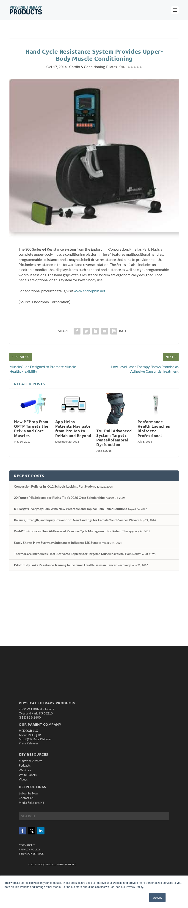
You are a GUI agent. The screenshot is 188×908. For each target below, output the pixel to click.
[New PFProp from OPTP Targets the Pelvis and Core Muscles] (32, 404)
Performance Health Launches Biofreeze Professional (154, 428)
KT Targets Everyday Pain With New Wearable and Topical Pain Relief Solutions (70, 509)
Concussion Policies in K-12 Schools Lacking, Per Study (53, 486)
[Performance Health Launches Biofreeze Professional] (156, 404)
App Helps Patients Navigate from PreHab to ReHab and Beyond (73, 428)
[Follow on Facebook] (22, 830)
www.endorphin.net (89, 291)
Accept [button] (157, 897)
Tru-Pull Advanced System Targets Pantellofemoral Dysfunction (114, 437)
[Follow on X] (31, 830)
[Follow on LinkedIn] (40, 830)
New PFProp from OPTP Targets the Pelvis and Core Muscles (31, 428)
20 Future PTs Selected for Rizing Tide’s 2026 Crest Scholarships (59, 497)
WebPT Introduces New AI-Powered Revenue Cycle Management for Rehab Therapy (74, 531)
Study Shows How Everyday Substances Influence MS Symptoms (60, 542)
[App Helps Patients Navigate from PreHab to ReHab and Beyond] (73, 404)
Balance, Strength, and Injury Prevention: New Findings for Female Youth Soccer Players (76, 520)
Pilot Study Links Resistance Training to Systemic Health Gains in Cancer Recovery (72, 565)
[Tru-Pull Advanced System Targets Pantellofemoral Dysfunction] (114, 408)
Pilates (111, 66)
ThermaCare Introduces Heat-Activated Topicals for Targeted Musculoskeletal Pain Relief (77, 554)
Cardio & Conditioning (87, 66)
